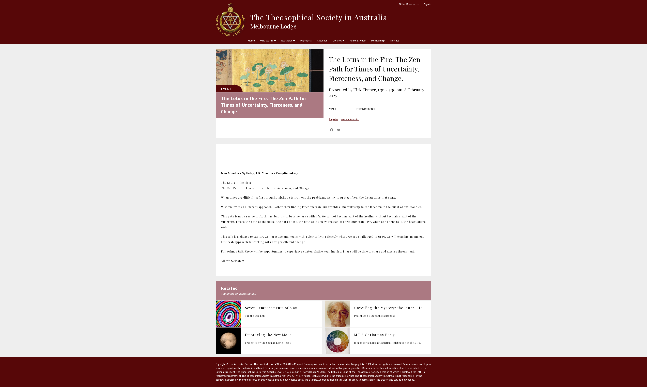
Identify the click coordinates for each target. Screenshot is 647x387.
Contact (394, 40)
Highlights (306, 40)
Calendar (322, 40)
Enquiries (333, 119)
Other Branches (408, 4)
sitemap (313, 379)
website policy (296, 379)
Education (287, 40)
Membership (378, 40)
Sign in (427, 4)
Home (251, 40)
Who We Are (267, 40)
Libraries (337, 40)
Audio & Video (358, 40)
